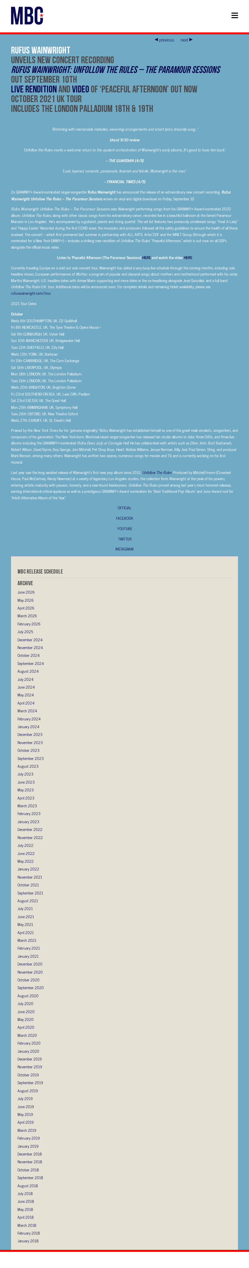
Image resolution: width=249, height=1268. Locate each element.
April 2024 (26, 703)
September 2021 (30, 893)
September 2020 (31, 987)
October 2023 (29, 750)
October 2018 (28, 1170)
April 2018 (26, 1217)
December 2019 (30, 1059)
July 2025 (25, 631)
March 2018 (27, 1225)
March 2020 (27, 1035)
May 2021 (25, 924)
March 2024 (27, 710)
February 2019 (29, 1138)
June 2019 (26, 1106)
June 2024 (26, 687)
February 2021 (29, 948)
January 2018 (28, 1241)
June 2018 (26, 1201)
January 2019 (28, 1146)
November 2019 (30, 1066)
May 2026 (26, 600)
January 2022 (28, 869)
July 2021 (25, 908)
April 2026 (26, 608)
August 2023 (28, 766)
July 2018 (25, 1193)
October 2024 (29, 655)
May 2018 (25, 1209)
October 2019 (28, 1075)
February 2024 (29, 719)
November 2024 (30, 647)
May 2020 (26, 1019)
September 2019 (30, 1082)
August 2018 (28, 1185)
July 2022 (25, 845)
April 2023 (26, 798)
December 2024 (30, 639)
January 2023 (28, 821)
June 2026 (26, 592)
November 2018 (30, 1161)
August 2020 (28, 995)
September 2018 (30, 1177)
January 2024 (28, 726)
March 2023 (27, 805)
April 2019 (26, 1122)
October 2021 (28, 885)
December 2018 (30, 1154)
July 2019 (25, 1098)
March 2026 (27, 615)
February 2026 (29, 624)
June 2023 (26, 782)
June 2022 (26, 853)
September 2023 (31, 758)
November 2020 (30, 972)
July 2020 (25, 1003)
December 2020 (30, 964)
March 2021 (27, 940)
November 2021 (30, 877)
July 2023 (25, 774)
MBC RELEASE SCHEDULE (40, 571)
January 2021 (28, 956)
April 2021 (26, 932)
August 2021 (28, 900)
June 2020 (26, 1011)
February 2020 (29, 1043)
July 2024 (25, 679)
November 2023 (30, 742)
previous (166, 39)
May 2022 (26, 861)
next (184, 39)
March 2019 (27, 1130)
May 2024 (26, 695)
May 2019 (25, 1114)
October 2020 (29, 980)
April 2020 (26, 1027)
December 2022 (30, 829)
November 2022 (30, 837)
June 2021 (26, 916)
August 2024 (28, 671)
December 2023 (30, 734)
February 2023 (29, 813)
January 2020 (28, 1051)
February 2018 (29, 1233)
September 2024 (31, 663)
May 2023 (26, 790)
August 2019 (28, 1090)
